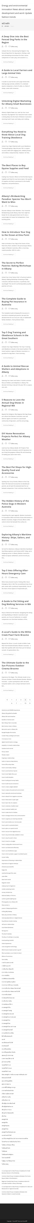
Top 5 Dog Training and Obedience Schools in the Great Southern (15, 335)
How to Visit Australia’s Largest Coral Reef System (14, 854)
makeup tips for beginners (8, 886)
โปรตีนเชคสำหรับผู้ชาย (7, 1154)
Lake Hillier (4, 876)
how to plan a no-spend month (10, 828)
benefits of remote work (8, 719)
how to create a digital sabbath (10, 787)
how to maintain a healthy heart (10, 806)
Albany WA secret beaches (8, 716)
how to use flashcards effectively (10, 847)
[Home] (2, 26)
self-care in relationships (8, 924)
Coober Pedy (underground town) (10, 735)
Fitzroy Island (5, 751)
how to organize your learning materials (12, 819)
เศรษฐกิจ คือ (5, 1119)
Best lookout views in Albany (9, 726)
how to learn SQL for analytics (9, 803)
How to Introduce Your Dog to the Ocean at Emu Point (16, 233)
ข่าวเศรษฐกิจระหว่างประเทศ (9, 1017)
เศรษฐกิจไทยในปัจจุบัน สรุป (8, 1132)
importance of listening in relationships (12, 860)
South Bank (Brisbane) (7, 927)
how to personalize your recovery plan (12, 822)
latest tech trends (6, 879)
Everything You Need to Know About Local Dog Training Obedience (14, 134)
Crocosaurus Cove (6, 739)
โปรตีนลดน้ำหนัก (6, 1148)
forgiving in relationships (8, 758)
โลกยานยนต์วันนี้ (6, 1157)
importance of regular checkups (10, 863)
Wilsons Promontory (7, 956)
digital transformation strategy (10, 742)
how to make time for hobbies (9, 812)
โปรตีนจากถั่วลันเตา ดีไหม (8, 1145)
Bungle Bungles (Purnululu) (9, 732)
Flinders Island (5, 755)
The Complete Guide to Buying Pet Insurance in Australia (14, 301)
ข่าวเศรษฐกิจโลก (6, 1020)
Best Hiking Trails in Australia (9, 723)
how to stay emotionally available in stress (13, 835)
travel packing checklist (8, 940)
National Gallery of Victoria (9, 895)
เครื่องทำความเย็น (6, 1097)
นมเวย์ (3, 1039)
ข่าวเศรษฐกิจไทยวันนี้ (7, 1030)
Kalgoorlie (4, 870)
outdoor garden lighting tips (9, 899)
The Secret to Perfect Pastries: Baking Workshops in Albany (16, 265)
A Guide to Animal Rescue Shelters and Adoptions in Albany (15, 369)
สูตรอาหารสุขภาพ (6, 1084)
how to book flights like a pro (9, 774)
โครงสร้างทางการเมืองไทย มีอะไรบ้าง (11, 1141)
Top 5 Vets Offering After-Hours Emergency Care (15, 572)
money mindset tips (7, 892)
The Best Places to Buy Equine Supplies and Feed (15, 167)
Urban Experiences (6, 943)
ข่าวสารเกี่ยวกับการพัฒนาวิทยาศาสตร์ (11, 988)
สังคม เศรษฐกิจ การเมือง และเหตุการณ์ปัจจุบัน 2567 (14, 1074)
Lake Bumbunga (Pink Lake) (9, 873)
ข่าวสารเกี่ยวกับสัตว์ (6, 994)
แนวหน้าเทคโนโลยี (6, 1135)
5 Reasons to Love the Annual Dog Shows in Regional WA (13, 402)
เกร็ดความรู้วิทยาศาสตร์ (8, 1093)
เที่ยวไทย (4, 1116)
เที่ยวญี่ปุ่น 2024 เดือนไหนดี (8, 1103)
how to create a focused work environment (13, 790)
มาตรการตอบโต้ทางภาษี (8, 1058)
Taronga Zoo (5, 931)
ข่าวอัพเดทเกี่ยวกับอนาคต (8, 998)
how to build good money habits (10, 780)
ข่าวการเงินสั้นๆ (5, 975)
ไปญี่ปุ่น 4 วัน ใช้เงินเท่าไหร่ (8, 1161)
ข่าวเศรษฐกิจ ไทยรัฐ (7, 1010)
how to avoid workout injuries (9, 771)
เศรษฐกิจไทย (5, 1129)
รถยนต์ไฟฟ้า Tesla (6, 1071)
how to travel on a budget (8, 841)
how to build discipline (7, 777)
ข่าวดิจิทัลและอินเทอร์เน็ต (8, 978)
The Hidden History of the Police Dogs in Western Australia (15, 503)
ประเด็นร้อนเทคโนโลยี (7, 1042)
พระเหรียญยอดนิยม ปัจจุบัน (8, 1052)
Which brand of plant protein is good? (11, 950)
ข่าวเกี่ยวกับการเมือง (7, 1001)
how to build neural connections (10, 783)
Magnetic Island (6, 883)
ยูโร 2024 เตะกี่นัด (6, 1062)
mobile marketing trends (8, 889)
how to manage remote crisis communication (13, 815)
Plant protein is (6, 905)
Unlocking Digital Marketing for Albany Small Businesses (16, 102)
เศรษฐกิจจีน (5, 1122)
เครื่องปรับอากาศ (6, 1100)
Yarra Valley (5, 959)
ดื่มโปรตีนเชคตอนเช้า (7, 1036)
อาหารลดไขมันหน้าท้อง (8, 1090)
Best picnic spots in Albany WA (9, 729)
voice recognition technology (9, 946)
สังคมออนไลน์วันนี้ (6, 1077)
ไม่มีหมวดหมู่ (14, 46)
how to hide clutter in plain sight (10, 799)
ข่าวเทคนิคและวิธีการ (7, 1004)
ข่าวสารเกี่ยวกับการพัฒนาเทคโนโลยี (11, 991)
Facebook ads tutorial (7, 748)
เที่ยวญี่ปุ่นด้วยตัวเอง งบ (7, 1106)
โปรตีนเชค (4, 1151)
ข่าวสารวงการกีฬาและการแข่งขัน (10, 985)
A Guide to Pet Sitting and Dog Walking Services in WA (16, 603)
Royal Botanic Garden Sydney (9, 921)
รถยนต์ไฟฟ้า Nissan (7, 1068)
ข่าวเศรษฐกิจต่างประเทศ (8, 1014)
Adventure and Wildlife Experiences (11, 710)
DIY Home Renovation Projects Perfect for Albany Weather (16, 436)
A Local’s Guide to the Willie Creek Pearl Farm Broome (16, 633)
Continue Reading (9, 62)
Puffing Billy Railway (7, 911)
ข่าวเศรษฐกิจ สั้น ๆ (6, 1007)
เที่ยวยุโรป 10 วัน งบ (6, 1109)
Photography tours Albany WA (10, 902)
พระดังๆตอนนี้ (5, 1046)
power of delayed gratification (9, 908)
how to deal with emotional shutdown (12, 793)
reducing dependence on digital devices (12, 918)
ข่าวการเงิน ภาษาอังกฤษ (8, 972)
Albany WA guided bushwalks (9, 713)
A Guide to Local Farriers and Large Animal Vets (17, 72)
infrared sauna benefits (8, 867)
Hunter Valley (5, 857)
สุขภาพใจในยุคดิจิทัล (7, 1081)
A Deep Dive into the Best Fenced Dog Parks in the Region (15, 39)
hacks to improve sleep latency (10, 761)
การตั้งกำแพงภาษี (6, 966)
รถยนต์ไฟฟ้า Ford (6, 1065)
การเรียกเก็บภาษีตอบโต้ (7, 969)
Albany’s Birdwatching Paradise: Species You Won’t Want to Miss (16, 199)
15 (25, 703)
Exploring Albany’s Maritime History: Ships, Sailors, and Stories (16, 537)
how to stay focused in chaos (9, 838)
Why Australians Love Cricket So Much (12, 953)
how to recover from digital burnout (11, 831)
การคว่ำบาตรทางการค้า (8, 962)
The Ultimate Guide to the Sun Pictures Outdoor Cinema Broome (15, 665)
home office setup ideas (8, 764)
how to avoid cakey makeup (9, 767)
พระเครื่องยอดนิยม (6, 1049)
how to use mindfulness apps (9, 851)
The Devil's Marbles (7, 934)
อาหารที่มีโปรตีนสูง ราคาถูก (9, 1087)
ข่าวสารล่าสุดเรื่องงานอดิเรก (9, 982)
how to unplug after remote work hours (12, 844)
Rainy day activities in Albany (9, 915)
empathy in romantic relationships (11, 745)
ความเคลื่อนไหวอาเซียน (8, 1033)
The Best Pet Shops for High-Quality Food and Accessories (17, 470)
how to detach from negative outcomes (12, 796)
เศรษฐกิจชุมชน (5, 1125)
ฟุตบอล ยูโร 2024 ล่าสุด (7, 1055)
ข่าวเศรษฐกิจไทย (6, 1023)
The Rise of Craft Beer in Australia (10, 937)
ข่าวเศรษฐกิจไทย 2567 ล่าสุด (9, 1026)
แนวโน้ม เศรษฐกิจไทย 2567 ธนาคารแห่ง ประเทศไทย (15, 1138)
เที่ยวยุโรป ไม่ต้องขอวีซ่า (8, 1113)
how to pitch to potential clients (10, 825)
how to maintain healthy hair (9, 809)
